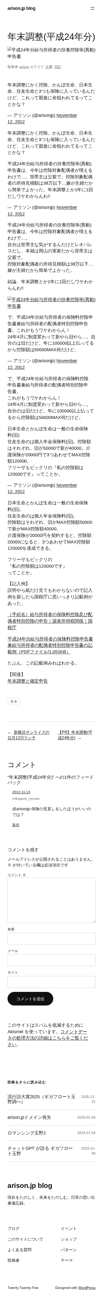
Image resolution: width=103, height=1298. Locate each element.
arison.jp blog (21, 8)
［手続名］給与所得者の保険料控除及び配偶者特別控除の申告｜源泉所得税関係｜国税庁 (50, 621)
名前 (11, 929)
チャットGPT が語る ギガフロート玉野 (40, 1151)
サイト (13, 972)
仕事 (49, 67)
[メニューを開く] (93, 8)
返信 (15, 825)
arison (24, 67)
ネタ (13, 701)
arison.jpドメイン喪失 (29, 1117)
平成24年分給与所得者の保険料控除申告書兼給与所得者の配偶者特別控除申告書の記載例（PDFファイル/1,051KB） (50, 645)
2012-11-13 (21, 792)
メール (13, 951)
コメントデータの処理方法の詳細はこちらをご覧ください (48, 1038)
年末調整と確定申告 (28, 681)
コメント (17, 875)
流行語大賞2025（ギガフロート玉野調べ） (42, 1099)
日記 (58, 67)
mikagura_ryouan (26, 798)
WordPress (87, 1288)
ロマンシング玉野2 (27, 1132)
